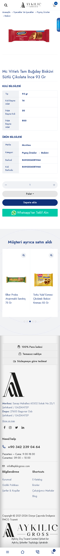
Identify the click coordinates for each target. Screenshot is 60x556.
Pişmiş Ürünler (43, 12)
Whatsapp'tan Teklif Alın (32, 212)
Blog (34, 496)
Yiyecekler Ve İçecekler (23, 12)
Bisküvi (7, 15)
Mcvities (26, 145)
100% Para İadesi (32, 347)
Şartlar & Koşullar (11, 490)
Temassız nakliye (32, 354)
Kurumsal (6, 479)
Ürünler (36, 485)
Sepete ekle (30, 202)
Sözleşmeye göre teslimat (32, 361)
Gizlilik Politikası (10, 485)
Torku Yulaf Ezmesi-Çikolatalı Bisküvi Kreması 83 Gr (26, 298)
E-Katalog (58, 24)
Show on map (8, 421)
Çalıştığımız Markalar (43, 490)
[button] (24, 321)
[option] (30, 36)
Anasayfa (6, 12)
